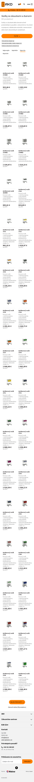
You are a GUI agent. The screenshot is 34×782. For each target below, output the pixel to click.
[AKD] (9, 4)
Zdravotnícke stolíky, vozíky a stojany (11, 43)
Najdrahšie (15, 50)
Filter (16, 36)
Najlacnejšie (6, 50)
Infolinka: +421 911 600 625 (17, 10)
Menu (28, 4)
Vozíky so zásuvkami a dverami (9, 46)
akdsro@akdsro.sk (6, 740)
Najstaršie (5, 53)
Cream (31, 771)
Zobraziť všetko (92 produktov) (17, 707)
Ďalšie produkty (16, 702)
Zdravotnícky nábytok (7, 41)
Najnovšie (22, 50)
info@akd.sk (5, 738)
